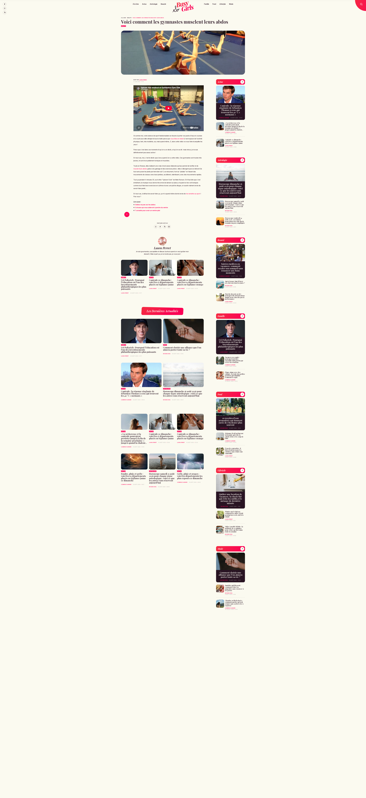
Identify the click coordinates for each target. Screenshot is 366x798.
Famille (206, 4)
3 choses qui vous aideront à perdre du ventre (151, 207)
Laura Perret (143, 79)
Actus (144, 4)
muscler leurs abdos (140, 169)
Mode (231, 4)
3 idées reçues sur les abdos (145, 205)
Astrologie (153, 4)
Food (214, 4)
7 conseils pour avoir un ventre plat (147, 210)
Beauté (163, 4)
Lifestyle (223, 4)
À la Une (136, 4)
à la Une (123, 17)
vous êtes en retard (177, 139)
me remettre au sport (193, 194)
